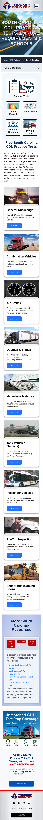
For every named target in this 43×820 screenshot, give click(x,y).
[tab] (11, 644)
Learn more (14, 226)
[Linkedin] (24, 803)
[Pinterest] (29, 803)
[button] (36, 6)
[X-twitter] (19, 803)
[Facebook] (14, 803)
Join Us (22, 815)
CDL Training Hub (17, 60)
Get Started (21, 783)
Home (5, 60)
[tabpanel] (21, 676)
